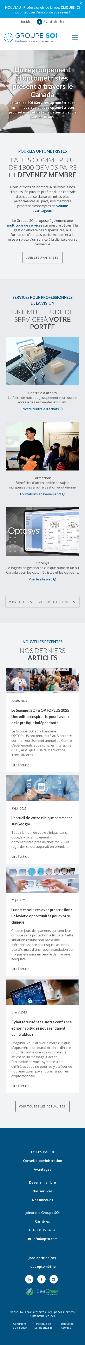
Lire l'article (20, 764)
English (25, 21)
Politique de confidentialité (44, 1325)
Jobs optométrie (43, 1266)
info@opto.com (44, 1238)
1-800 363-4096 (44, 1230)
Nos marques (42, 1200)
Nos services (42, 1191)
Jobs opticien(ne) (42, 1258)
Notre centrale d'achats (41, 409)
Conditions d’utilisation (20, 1325)
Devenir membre (42, 1182)
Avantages (42, 1169)
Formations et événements (41, 494)
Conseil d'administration (42, 1160)
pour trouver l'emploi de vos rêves (47, 9)
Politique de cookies (66, 1325)
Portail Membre (54, 21)
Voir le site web (41, 579)
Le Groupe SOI (42, 1152)
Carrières (42, 1221)
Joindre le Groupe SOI (42, 1212)
